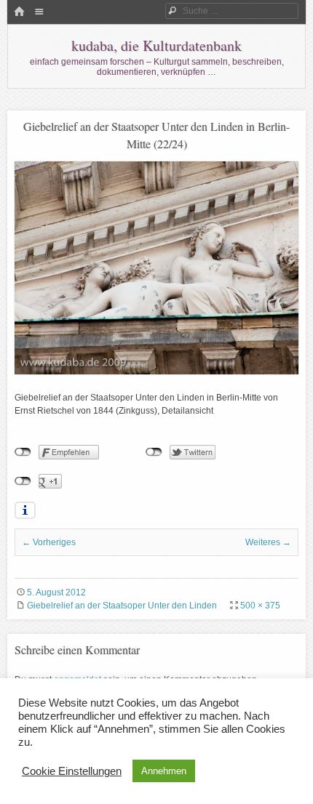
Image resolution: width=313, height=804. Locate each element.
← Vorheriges (49, 542)
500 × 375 (260, 605)
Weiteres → (268, 542)
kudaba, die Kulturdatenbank (156, 45)
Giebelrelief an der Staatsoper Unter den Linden (122, 605)
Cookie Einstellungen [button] (72, 771)
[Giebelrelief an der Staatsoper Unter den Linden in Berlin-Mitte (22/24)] (156, 371)
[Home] (19, 12)
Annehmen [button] (163, 770)
